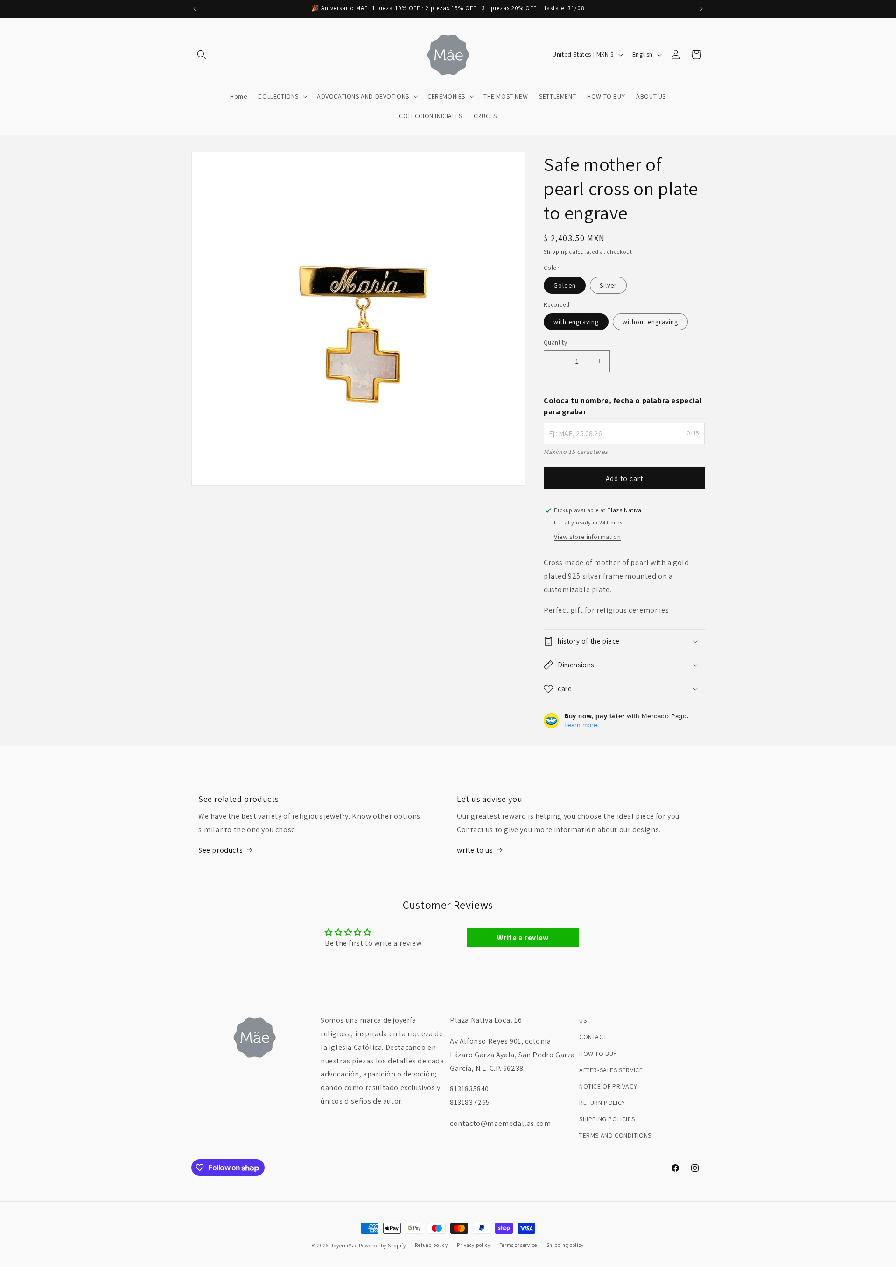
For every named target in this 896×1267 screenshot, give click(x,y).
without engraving (650, 322)
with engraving (576, 322)
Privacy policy (473, 1245)
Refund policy (431, 1245)
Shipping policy (565, 1245)
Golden (564, 285)
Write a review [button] (522, 937)
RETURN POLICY (602, 1102)
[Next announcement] (701, 9)
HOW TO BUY (598, 1053)
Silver (608, 285)
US (583, 1020)
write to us (475, 850)
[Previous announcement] (194, 9)
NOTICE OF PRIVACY (608, 1086)
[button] (201, 54)
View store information (587, 536)
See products (220, 850)
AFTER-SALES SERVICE (611, 1070)
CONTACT (593, 1037)
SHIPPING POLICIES (607, 1119)
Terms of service (518, 1245)
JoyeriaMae (344, 1245)
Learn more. (581, 724)
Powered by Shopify (382, 1245)
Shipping (556, 251)
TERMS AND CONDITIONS (615, 1135)
